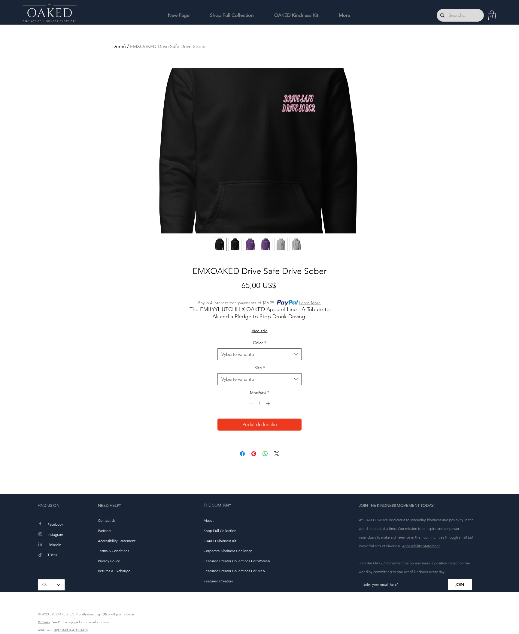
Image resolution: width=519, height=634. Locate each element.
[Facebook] (40, 523)
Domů (119, 46)
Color (259, 342)
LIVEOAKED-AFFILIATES (71, 630)
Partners (44, 622)
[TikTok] (40, 555)
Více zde (260, 330)
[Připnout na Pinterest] (253, 453)
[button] (492, 15)
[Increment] (268, 403)
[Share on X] (276, 453)
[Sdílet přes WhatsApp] (265, 453)
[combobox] (259, 354)
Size (259, 367)
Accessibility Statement (421, 546)
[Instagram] (40, 534)
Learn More (310, 302)
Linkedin (54, 544)
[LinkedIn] (40, 544)
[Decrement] (250, 403)
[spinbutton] (259, 403)
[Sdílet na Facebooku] (242, 453)
